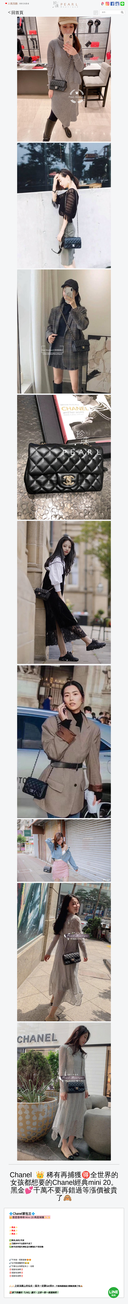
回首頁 (15, 12)
